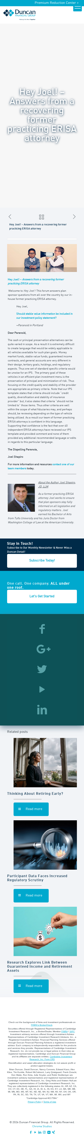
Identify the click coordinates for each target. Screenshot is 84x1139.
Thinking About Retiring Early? (35, 794)
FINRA (64, 1031)
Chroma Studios (42, 1126)
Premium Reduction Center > (57, 3)
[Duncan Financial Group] (19, 14)
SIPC (72, 1031)
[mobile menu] (77, 7)
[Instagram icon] (44, 1132)
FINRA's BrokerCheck (41, 1025)
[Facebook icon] (30, 1132)
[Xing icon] (53, 1132)
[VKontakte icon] (48, 1132)
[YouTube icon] (35, 1132)
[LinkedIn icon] (39, 1132)
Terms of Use (49, 1102)
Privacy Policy (34, 1102)
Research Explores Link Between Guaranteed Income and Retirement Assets (39, 967)
